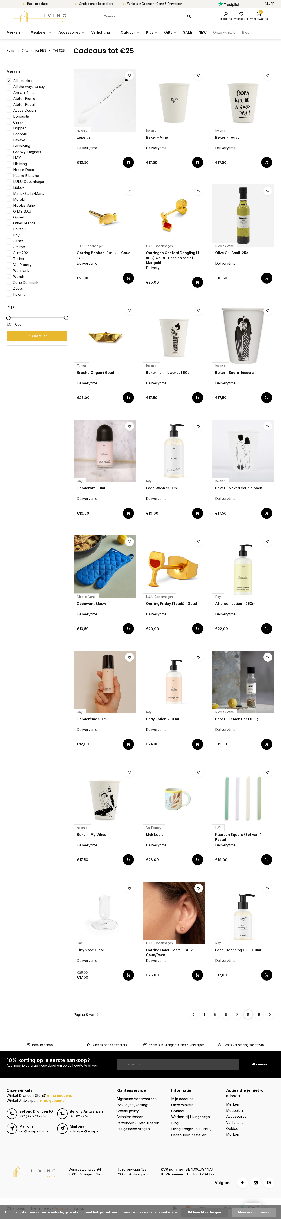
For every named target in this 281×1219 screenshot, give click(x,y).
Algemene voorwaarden (136, 1099)
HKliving (20, 164)
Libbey (18, 187)
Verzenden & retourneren (137, 1123)
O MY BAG (22, 211)
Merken (13, 32)
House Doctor (25, 169)
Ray (16, 235)
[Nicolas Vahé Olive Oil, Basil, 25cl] (243, 215)
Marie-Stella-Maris (28, 193)
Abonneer (259, 1064)
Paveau (19, 229)
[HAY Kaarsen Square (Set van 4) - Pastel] (243, 797)
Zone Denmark (25, 282)
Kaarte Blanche (26, 175)
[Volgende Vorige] (270, 1014)
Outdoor (128, 32)
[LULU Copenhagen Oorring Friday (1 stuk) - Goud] (174, 566)
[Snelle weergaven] (128, 162)
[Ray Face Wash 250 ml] (174, 451)
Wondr (18, 276)
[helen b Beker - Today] (243, 100)
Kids (149, 32)
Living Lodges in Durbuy (191, 1129)
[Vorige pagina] (193, 1014)
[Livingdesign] (39, 16)
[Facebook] (242, 1182)
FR (272, 3)
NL (267, 3)
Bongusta (21, 116)
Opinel (18, 217)
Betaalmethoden (129, 1117)
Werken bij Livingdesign (190, 1117)
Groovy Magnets (27, 152)
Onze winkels (224, 32)
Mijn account (182, 1099)
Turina (18, 259)
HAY (17, 158)
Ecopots (20, 134)
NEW (202, 32)
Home (11, 50)
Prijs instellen (36, 336)
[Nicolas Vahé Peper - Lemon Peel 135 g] (243, 682)
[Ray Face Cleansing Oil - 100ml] (243, 913)
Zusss (18, 288)
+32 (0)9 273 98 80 (33, 1116)
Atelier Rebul (24, 104)
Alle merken (23, 80)
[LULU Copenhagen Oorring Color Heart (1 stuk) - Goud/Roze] (174, 913)
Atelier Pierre (24, 98)
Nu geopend (62, 1095)
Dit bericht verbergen (204, 1212)
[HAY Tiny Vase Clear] (105, 913)
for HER (40, 50)
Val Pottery (22, 264)
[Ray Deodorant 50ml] (105, 451)
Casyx (18, 122)
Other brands (24, 223)
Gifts (168, 32)
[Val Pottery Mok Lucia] (174, 797)
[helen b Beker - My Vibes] (105, 797)
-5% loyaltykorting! (132, 1105)
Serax (18, 241)
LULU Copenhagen (29, 181)
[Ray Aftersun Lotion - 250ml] (243, 566)
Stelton (19, 247)
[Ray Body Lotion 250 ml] (174, 682)
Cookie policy (127, 1111)
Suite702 (20, 253)
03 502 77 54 (79, 1116)
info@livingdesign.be (33, 1131)
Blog (245, 32)
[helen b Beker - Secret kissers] (243, 335)
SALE (187, 32)
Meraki (19, 199)
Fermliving (21, 146)
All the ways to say (29, 86)
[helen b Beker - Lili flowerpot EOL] (174, 335)
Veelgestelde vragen (133, 1129)
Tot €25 (59, 50)
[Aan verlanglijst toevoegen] (129, 75)
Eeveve (19, 140)
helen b (19, 294)
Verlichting (100, 32)
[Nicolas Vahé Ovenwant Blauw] (105, 566)
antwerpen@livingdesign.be (89, 1131)
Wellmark (21, 270)
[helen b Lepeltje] (105, 100)
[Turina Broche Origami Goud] (105, 335)
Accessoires (69, 32)
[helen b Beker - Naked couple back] (243, 451)
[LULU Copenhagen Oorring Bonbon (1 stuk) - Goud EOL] (105, 215)
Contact (177, 1111)
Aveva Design (24, 110)
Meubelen (39, 32)
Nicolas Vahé (24, 205)
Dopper (19, 128)
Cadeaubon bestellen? (189, 1135)
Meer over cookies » (253, 1212)
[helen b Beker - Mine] (174, 100)
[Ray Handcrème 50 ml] (105, 682)
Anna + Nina (23, 92)
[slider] (8, 318)
